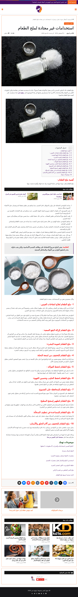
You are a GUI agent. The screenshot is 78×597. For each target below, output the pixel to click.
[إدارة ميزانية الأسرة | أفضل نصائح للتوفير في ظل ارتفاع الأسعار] (39, 551)
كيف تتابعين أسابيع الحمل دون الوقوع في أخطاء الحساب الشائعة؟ (49, 2)
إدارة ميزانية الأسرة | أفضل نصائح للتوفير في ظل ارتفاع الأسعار (40, 559)
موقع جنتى (21, 93)
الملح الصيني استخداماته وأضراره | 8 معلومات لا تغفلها (57, 446)
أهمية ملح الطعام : (65, 151)
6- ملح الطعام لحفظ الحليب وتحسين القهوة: (58, 164)
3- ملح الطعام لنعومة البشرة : (61, 157)
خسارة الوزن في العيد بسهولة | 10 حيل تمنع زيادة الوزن (64, 559)
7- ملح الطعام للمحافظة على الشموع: (59, 166)
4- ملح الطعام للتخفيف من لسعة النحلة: (59, 159)
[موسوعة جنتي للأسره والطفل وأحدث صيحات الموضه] (39, 9)
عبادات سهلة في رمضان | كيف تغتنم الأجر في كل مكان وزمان (16, 559)
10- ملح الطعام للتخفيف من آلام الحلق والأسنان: (56, 172)
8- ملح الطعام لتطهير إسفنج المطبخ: (60, 168)
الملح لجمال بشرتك (68, 451)
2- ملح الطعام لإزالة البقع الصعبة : (60, 155)
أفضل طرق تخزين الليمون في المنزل (15, 194)
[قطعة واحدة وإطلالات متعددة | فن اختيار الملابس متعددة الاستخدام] (39, 530)
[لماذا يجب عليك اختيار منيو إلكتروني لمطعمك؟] (68, 196)
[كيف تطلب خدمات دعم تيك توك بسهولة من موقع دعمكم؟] (63, 530)
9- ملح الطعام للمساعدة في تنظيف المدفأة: (57, 170)
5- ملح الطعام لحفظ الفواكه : (62, 161)
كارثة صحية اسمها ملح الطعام (65, 475)
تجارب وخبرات (55, 19)
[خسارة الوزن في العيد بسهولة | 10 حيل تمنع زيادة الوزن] (63, 551)
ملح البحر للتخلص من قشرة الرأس (63, 470)
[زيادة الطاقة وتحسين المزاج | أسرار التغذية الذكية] (15, 530)
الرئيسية (70, 19)
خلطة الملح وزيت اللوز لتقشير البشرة (62, 465)
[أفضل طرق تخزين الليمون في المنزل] (32, 196)
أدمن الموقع (69, 33)
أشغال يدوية (63, 19)
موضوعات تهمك (65, 174)
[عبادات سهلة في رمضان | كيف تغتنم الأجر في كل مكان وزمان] (15, 551)
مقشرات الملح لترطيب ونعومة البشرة (62, 456)
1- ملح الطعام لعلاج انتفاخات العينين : (60, 153)
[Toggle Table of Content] (69, 148)
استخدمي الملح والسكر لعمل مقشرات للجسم (60, 460)
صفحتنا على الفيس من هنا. (55, 437)
